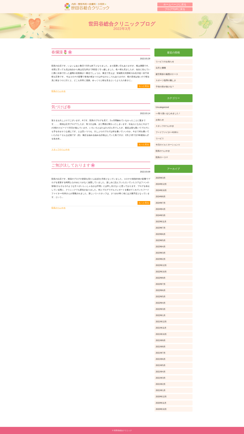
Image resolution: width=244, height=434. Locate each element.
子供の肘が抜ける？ (165, 87)
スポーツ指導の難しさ (166, 80)
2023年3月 (160, 253)
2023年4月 (160, 247)
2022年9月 (160, 278)
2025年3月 (160, 178)
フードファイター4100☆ (167, 132)
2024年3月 (160, 215)
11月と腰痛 (161, 68)
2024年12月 (161, 184)
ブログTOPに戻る (175, 9)
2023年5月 (160, 240)
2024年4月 (160, 209)
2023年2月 (160, 259)
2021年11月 (161, 328)
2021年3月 (160, 378)
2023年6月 (160, 234)
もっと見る (144, 86)
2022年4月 (160, 303)
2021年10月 (161, 334)
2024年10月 (161, 190)
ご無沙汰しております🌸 (73, 165)
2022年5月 (160, 296)
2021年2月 (160, 384)
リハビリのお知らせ (165, 61)
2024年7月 (160, 203)
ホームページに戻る (174, 4)
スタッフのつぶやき (60, 149)
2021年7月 (160, 353)
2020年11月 (161, 403)
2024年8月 (160, 196)
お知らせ (160, 120)
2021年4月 (160, 372)
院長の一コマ (162, 157)
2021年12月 (161, 322)
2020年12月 (161, 396)
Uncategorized (162, 107)
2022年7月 (160, 284)
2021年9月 (160, 340)
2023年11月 (161, 221)
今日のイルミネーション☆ (168, 145)
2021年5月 (160, 365)
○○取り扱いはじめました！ (168, 113)
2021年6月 (160, 359)
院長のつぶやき (58, 91)
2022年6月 (160, 290)
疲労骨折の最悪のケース (167, 74)
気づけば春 (61, 107)
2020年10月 (161, 409)
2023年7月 (160, 228)
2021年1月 (160, 390)
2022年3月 (160, 309)
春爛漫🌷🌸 (61, 52)
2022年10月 (161, 272)
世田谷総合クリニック (86, 6)
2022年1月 (160, 315)
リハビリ (160, 138)
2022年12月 (161, 265)
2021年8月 (160, 347)
